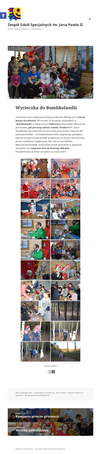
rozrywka (62, 392)
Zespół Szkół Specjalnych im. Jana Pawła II (45, 24)
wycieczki (19, 395)
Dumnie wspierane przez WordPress (50, 449)
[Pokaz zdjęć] (50, 366)
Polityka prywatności (24, 449)
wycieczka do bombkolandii (38, 395)
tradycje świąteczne (75, 392)
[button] (3, 15)
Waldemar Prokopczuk (45, 392)
